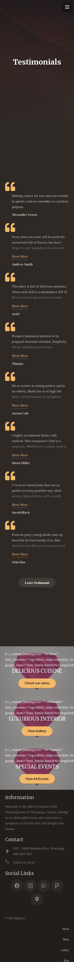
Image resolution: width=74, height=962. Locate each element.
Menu (66, 939)
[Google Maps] (37, 899)
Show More (20, 256)
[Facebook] (17, 886)
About (65, 928)
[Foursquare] (57, 886)
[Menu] (67, 7)
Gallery (65, 950)
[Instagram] (30, 886)
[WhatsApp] (43, 886)
